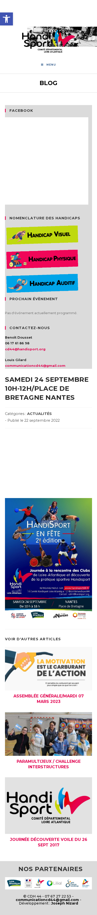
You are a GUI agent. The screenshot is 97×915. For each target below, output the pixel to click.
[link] (6, 18)
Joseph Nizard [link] (64, 903)
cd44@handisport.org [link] (25, 349)
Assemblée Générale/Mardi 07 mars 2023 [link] (48, 699)
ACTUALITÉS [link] (39, 413)
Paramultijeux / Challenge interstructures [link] (49, 764)
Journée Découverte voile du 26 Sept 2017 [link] (48, 842)
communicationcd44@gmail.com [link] (35, 366)
